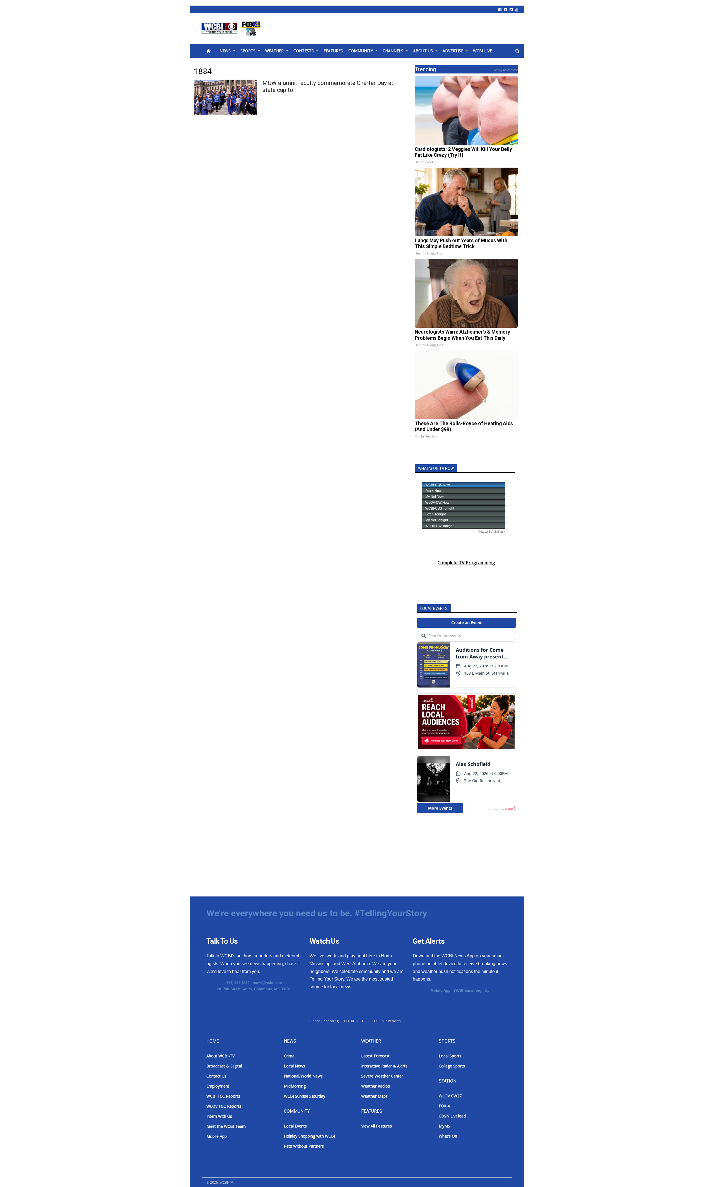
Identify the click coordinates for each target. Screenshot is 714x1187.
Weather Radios (375, 1086)
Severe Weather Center (382, 1076)
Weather (274, 50)
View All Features (376, 1126)
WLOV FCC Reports (223, 1106)
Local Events (295, 1126)
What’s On (448, 1136)
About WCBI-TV (220, 1055)
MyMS (444, 1126)
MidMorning (295, 1086)
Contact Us (216, 1076)
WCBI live (482, 50)
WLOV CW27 (450, 1095)
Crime (289, 1055)
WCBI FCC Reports (223, 1096)
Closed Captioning (324, 1021)
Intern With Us (219, 1116)
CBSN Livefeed (452, 1116)
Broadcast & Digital (224, 1066)
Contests (303, 50)
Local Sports (450, 1055)
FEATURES (333, 50)
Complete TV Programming (466, 563)
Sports (247, 50)
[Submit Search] (517, 51)
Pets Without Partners (304, 1146)
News (225, 50)
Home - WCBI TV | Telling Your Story (231, 28)
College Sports (452, 1066)
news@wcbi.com (267, 983)
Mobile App (440, 990)
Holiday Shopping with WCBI (309, 1136)
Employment (217, 1086)
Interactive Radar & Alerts (384, 1066)
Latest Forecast (375, 1055)
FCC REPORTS (354, 1021)
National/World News (303, 1076)
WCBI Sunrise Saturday (304, 1096)
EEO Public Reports (386, 1021)
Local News (294, 1066)
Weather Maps (374, 1096)
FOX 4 (444, 1105)
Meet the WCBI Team (226, 1126)
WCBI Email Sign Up (471, 990)
